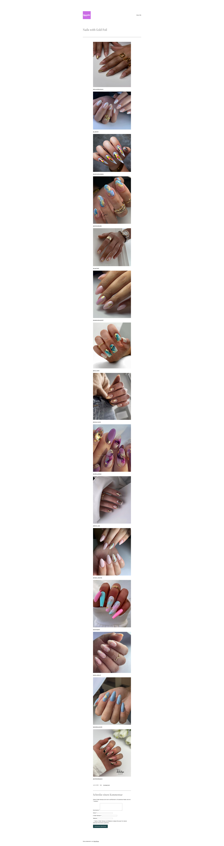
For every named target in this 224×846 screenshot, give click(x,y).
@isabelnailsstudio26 (98, 320)
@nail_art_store (97, 422)
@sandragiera (96, 629)
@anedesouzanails (97, 727)
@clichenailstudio (97, 226)
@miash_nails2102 (97, 577)
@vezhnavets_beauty (98, 174)
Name (95, 813)
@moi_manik (96, 370)
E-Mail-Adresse (97, 815)
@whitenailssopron (97, 778)
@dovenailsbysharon (98, 89)
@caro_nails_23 (97, 675)
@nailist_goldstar (97, 474)
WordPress (96, 841)
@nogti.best (96, 268)
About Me (138, 15)
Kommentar (96, 810)
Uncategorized (106, 785)
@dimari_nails (96, 525)
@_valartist (95, 131)
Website (95, 818)
